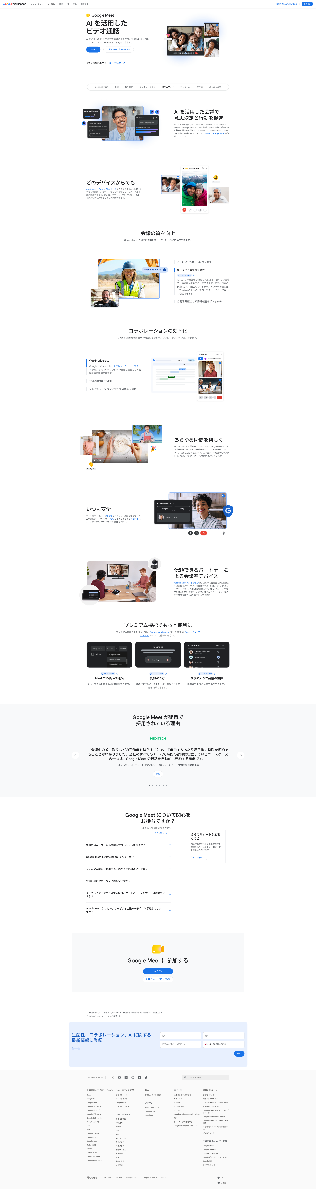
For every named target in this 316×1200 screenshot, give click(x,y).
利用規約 (119, 1178)
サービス (51, 4)
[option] (101, 87)
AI (68, 4)
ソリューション (37, 4)
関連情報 (84, 4)
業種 (61, 4)
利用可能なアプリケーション (100, 1090)
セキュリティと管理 (125, 1090)
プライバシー (107, 1178)
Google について (132, 1178)
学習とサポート (210, 1090)
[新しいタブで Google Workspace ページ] (15, 3)
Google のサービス (150, 1178)
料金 (75, 4)
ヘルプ (163, 1178)
